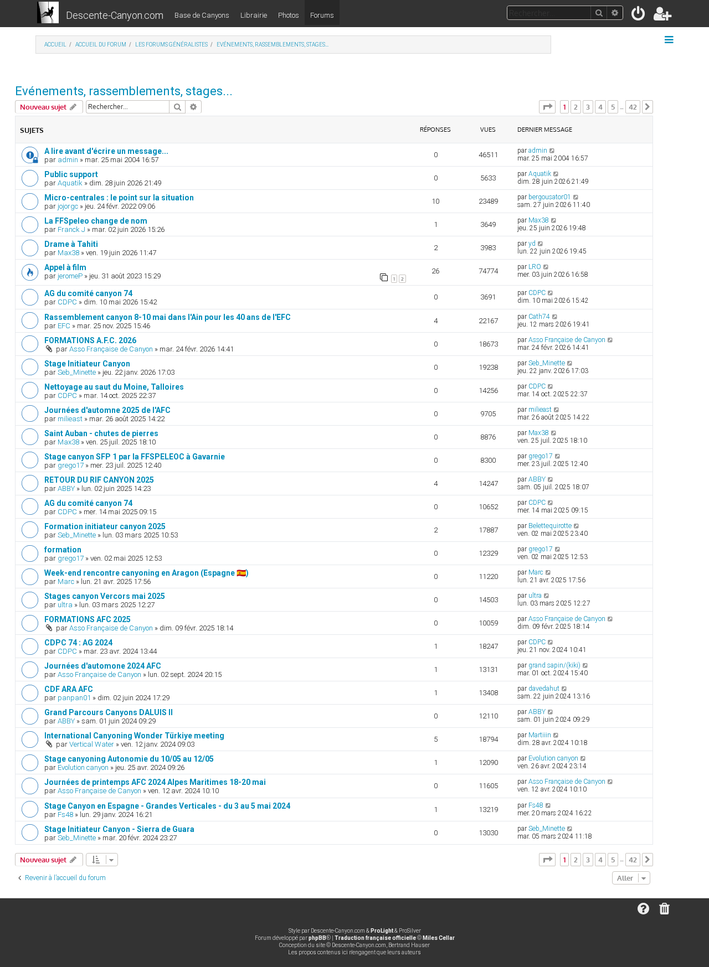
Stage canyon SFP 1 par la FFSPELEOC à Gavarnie (134, 456)
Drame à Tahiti (71, 244)
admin (68, 160)
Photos (288, 15)
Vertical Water (91, 744)
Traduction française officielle (375, 938)
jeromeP (70, 276)
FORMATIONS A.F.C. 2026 (90, 340)
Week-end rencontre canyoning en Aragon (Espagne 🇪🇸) (146, 572)
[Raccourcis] (670, 40)
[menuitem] (639, 15)
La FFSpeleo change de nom (95, 220)
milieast (70, 419)
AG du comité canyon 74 (88, 293)
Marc (66, 581)
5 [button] (613, 106)
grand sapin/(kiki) (554, 665)
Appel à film (65, 267)
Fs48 (65, 814)
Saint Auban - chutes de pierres (101, 433)
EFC (64, 326)
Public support (71, 174)
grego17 (71, 465)
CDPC (67, 302)
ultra (65, 605)
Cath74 (539, 316)
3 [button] (588, 106)
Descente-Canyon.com (114, 15)
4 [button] (600, 106)
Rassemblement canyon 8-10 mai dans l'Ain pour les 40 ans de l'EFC (167, 317)
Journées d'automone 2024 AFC (102, 665)
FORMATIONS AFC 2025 (87, 619)
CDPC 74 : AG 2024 (78, 642)
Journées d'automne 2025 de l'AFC (107, 410)
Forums (322, 15)
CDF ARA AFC (68, 689)
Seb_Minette (77, 372)
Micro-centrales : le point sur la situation (119, 197)
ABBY (66, 488)
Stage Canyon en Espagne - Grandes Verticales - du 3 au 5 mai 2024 (167, 805)
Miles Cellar (439, 938)
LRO (534, 267)
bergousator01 (549, 197)
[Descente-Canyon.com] (47, 13)
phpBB (317, 938)
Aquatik (70, 183)
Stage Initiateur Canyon (87, 363)
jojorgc (68, 206)
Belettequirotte (550, 526)
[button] (547, 106)
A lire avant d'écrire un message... (106, 151)
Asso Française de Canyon (111, 349)
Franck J (71, 229)
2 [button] (576, 106)
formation (62, 549)
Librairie (253, 15)
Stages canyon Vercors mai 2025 (104, 596)
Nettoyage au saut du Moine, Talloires (114, 386)
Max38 (538, 220)
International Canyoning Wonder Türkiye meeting (134, 735)
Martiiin (539, 735)
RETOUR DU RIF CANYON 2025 (99, 479)
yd (532, 243)
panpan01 (74, 698)
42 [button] (633, 106)
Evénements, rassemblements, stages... (124, 91)
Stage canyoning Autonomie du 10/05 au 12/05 (129, 758)
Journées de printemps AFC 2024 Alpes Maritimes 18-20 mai (155, 782)
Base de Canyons (201, 15)
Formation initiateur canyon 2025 (105, 526)
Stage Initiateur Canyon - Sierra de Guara (119, 829)
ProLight (382, 931)
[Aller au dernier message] (552, 150)
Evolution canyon (83, 767)
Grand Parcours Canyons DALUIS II (108, 712)
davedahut (543, 688)
